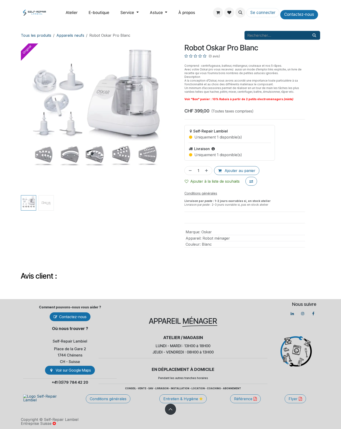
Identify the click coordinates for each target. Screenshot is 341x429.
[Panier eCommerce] (218, 12)
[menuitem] (71, 12)
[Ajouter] (207, 170)
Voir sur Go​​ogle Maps (73, 370)
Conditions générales (108, 398)
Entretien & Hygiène (181, 398)
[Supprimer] (189, 170)
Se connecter (262, 12)
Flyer (294, 398)
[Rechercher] (314, 35)
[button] (240, 12)
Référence (244, 398)
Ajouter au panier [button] (239, 170)
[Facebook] (313, 313)
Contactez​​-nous (299, 14)
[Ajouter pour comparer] (251, 181)
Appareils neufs (70, 35)
